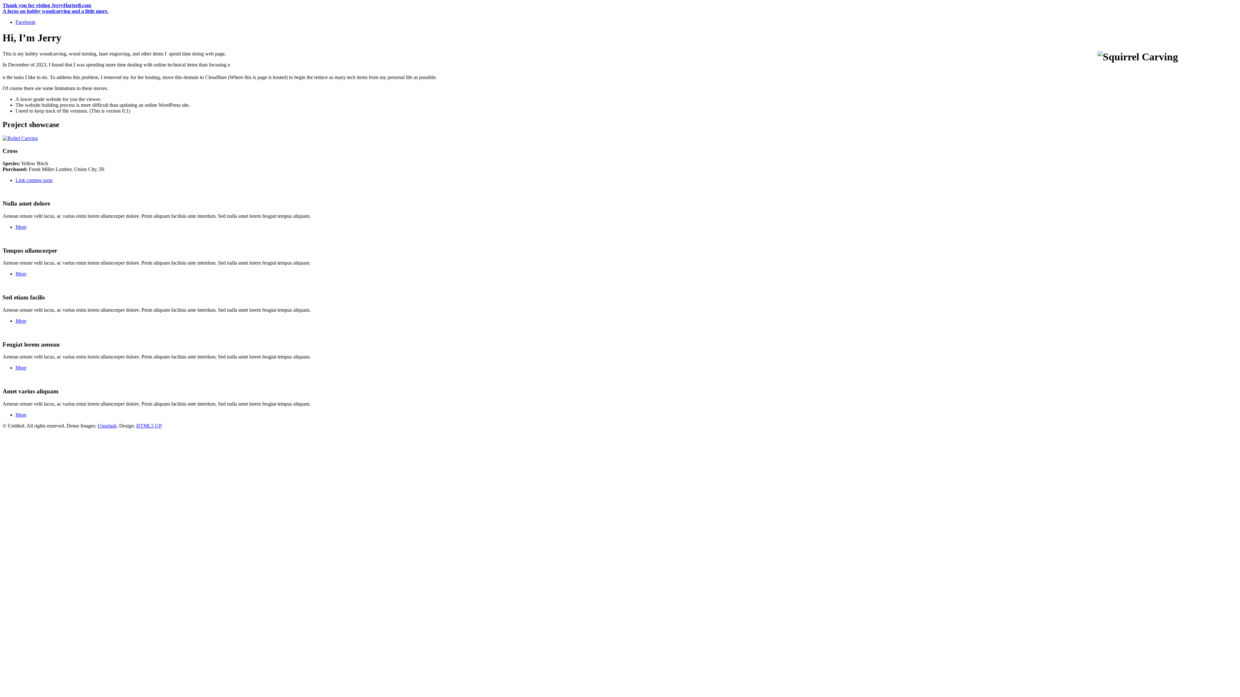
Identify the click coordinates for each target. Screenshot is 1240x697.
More (21, 227)
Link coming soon (34, 180)
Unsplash (107, 426)
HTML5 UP (148, 426)
